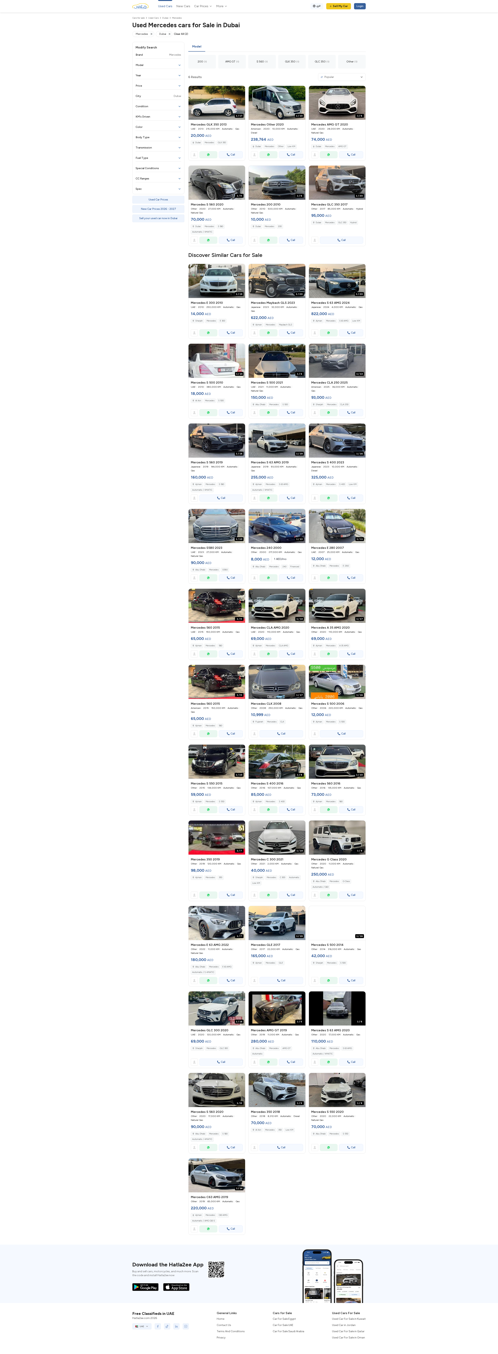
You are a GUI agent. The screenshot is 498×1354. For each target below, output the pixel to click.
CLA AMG (283, 645)
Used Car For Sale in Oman (348, 1337)
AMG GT (342, 146)
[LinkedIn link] (176, 1326)
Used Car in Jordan (344, 1325)
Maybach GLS (285, 324)
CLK (282, 721)
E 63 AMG (226, 967)
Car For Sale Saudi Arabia (288, 1331)
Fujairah (259, 721)
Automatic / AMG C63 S (203, 1221)
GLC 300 (224, 1048)
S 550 (221, 801)
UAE (142, 1326)
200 (280, 226)
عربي (318, 6)
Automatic (294, 877)
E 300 (222, 321)
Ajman (258, 324)
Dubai (198, 142)
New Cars (183, 6)
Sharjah (199, 321)
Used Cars (165, 6)
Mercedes (209, 142)
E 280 (346, 566)
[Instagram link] (186, 1326)
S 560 (220, 226)
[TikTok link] (167, 1326)
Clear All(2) (181, 34)
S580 (225, 569)
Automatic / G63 (320, 887)
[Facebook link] (158, 1326)
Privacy (221, 1337)
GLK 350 (222, 142)
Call (233, 154)
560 (220, 645)
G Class (346, 881)
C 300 (282, 877)
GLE (281, 963)
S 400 (342, 484)
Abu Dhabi (260, 404)
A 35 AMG (344, 645)
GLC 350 (342, 222)
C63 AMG (223, 1215)
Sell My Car (340, 6)
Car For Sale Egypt (284, 1319)
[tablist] (277, 47)
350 (220, 877)
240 (284, 566)
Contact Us (224, 1325)
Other (281, 146)
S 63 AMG (343, 321)
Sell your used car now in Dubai (158, 218)
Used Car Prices (158, 199)
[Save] (240, 90)
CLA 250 (344, 404)
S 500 (221, 400)
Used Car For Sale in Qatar (348, 1331)
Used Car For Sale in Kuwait (349, 1319)
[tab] (196, 47)
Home (220, 1319)
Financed (294, 566)
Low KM (291, 146)
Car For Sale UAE (283, 1325)
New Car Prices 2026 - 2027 (158, 209)
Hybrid (353, 222)
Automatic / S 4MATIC (203, 972)
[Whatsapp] (208, 154)
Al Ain (198, 400)
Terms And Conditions (231, 1331)
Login (359, 6)
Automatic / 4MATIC (202, 232)
